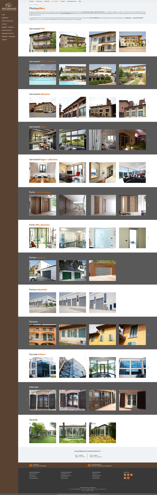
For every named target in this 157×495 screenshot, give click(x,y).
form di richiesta (39, 19)
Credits (91, 490)
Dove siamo (39, 1)
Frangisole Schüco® (8, 33)
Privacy (83, 490)
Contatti (63, 1)
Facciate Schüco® (7, 30)
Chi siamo (31, 1)
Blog (80, 1)
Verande (4, 39)
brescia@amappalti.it (33, 478)
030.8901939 (53, 19)
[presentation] (27, 41)
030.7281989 (34, 476)
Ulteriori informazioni (92, 494)
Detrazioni (46, 1)
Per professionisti (101, 465)
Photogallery (55, 1)
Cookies (87, 490)
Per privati (39, 465)
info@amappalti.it (98, 456)
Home (3, 14)
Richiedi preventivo (71, 1)
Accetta (97, 494)
